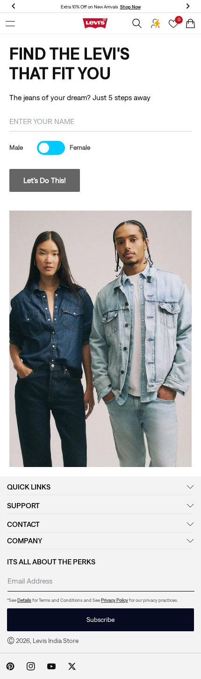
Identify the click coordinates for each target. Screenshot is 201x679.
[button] (10, 23)
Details (24, 600)
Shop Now (130, 6)
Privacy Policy (114, 600)
